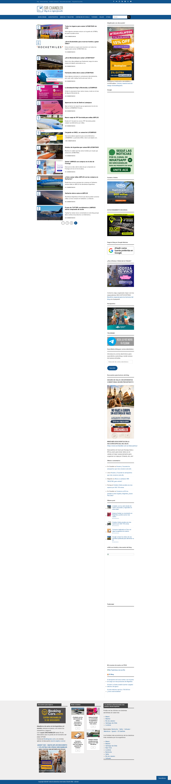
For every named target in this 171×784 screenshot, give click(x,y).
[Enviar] (128, 17)
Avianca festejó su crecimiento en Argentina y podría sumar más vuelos (122, 514)
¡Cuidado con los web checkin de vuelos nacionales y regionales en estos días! (122, 507)
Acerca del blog (44, 1)
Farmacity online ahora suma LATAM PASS (79, 73)
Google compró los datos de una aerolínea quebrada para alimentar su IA (123, 538)
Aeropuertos (53, 17)
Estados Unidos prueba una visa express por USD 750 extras (119, 486)
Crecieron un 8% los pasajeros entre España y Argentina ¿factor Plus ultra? (120, 493)
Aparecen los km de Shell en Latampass (78, 102)
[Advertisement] (101, 9)
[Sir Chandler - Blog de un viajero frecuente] (50, 9)
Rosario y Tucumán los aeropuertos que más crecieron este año (119, 468)
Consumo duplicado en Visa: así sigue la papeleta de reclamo (121, 530)
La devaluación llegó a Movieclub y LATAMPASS (81, 88)
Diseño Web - (73, 781)
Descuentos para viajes (65, 1)
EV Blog (111, 674)
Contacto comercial (54, 1)
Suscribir (112, 368)
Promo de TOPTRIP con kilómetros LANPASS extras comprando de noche (80, 208)
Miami (107, 716)
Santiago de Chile (111, 723)
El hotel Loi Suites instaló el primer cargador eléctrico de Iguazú (120, 685)
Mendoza (107, 731)
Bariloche (115, 729)
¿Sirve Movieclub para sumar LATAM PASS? (80, 58)
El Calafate (121, 731)
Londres (108, 725)
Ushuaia (127, 729)
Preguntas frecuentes (77, 1)
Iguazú (114, 731)
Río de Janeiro (110, 721)
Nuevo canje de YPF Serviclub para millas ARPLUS (82, 117)
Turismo (94, 17)
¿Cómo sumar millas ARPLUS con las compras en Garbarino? (81, 178)
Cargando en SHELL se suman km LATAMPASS (80, 132)
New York (108, 748)
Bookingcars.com (49, 739)
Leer (78, 728)
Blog (38, 1)
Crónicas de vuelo (82, 17)
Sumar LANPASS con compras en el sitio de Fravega (79, 162)
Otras (108, 17)
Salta (121, 729)
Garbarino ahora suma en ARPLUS (76, 193)
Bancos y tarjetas (67, 17)
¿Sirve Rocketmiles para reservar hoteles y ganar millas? (82, 42)
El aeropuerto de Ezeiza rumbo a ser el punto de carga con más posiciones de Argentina (120, 680)
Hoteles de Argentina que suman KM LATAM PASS (82, 147)
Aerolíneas (42, 17)
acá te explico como (58, 741)
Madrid (107, 719)
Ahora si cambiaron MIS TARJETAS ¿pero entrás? (118, 480)
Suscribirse (162, 778)
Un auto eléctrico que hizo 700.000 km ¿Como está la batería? (118, 690)
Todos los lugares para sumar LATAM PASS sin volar (81, 27)
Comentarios (115, 518)
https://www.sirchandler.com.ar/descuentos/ (122, 446)
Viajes (101, 17)
